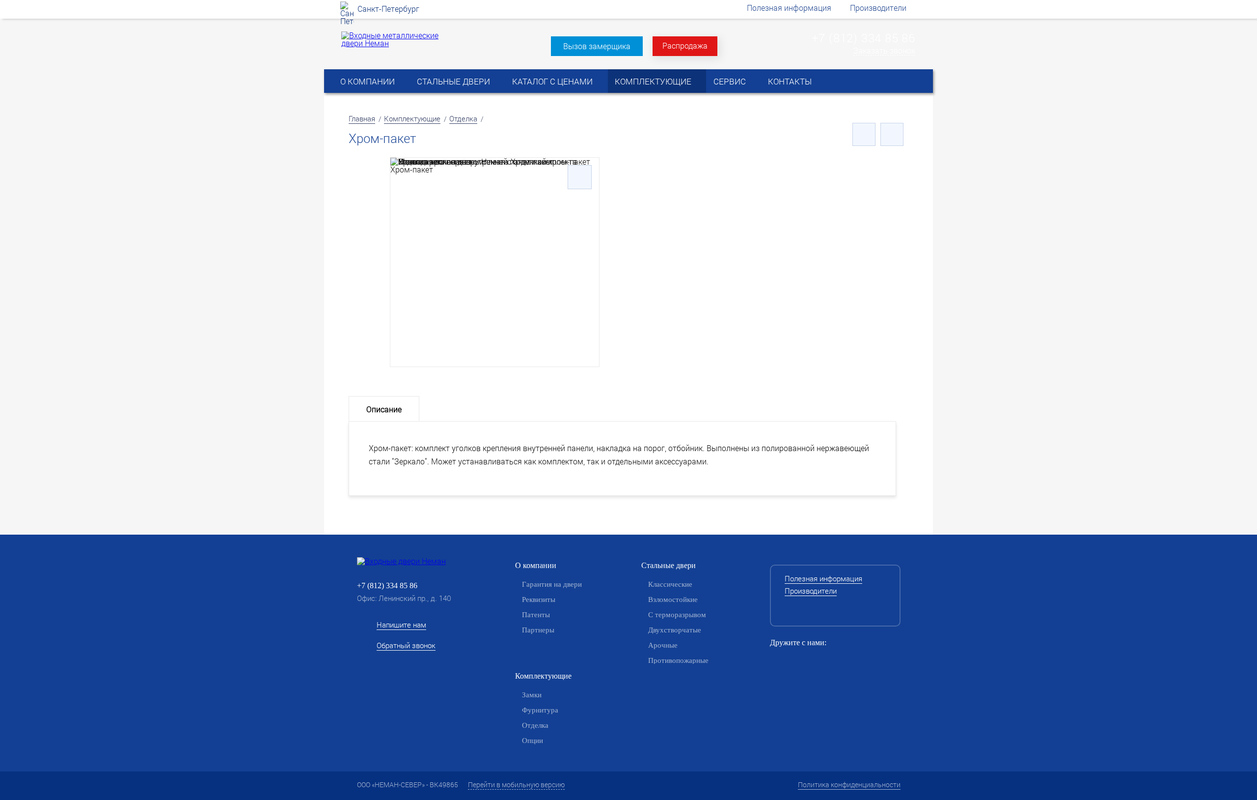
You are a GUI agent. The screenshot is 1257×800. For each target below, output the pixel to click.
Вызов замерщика (596, 46)
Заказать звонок (884, 51)
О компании (367, 81)
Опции (532, 740)
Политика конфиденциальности (849, 784)
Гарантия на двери (552, 584)
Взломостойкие (673, 599)
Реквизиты (538, 599)
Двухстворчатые (674, 630)
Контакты (790, 81)
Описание (384, 409)
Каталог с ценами (552, 81)
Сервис (729, 81)
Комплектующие (653, 81)
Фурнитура (540, 710)
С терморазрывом (677, 615)
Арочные (663, 645)
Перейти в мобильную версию (516, 784)
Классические (670, 584)
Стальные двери (453, 81)
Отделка (463, 118)
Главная (362, 118)
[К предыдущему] (863, 134)
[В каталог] (891, 134)
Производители (878, 7)
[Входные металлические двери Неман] (391, 43)
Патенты (536, 615)
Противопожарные (678, 660)
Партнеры (538, 630)
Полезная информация (789, 7)
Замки (532, 695)
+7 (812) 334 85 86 (863, 38)
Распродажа (685, 45)
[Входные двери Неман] (417, 561)
